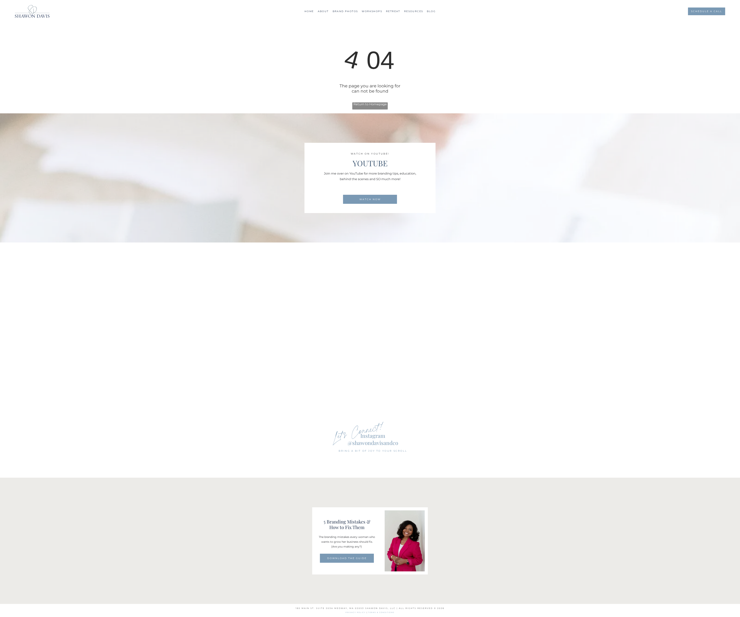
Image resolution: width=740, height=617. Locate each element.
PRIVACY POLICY (356, 612)
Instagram (372, 435)
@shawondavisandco (372, 442)
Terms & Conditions (381, 612)
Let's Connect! (358, 431)
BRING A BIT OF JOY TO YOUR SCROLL (373, 450)
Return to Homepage (370, 104)
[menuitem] (309, 11)
